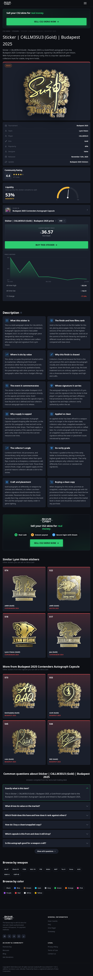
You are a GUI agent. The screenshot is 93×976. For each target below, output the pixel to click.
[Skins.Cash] (24, 918)
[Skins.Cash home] (7, 3)
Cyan (39, 888)
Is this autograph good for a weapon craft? (25, 843)
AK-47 (6, 869)
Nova (71, 869)
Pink (81, 888)
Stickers (15, 31)
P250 (24, 869)
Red (19, 893)
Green (59, 888)
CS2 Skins (6, 31)
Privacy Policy (53, 947)
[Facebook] (4, 936)
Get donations (8, 957)
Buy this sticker (46, 244)
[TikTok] (23, 936)
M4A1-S (7, 874)
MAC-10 (32, 869)
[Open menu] (85, 3)
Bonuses (6, 950)
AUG (78, 869)
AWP (55, 869)
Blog (4, 954)
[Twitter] (9, 936)
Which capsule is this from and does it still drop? (28, 834)
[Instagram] (19, 936)
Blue (18, 888)
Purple (8, 893)
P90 (40, 869)
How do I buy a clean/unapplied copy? (23, 824)
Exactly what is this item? (17, 788)
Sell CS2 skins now (46, 21)
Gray (49, 888)
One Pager (52, 928)
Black (8, 888)
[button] (46, 91)
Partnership (7, 947)
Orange (70, 888)
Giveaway (51, 931)
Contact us (52, 954)
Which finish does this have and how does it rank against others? (35, 815)
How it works (53, 921)
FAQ (49, 924)
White (29, 893)
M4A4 (48, 869)
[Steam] (14, 936)
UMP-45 (16, 874)
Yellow (39, 893)
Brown (28, 888)
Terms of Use (53, 950)
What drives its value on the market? (22, 806)
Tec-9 (63, 869)
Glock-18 (15, 869)
